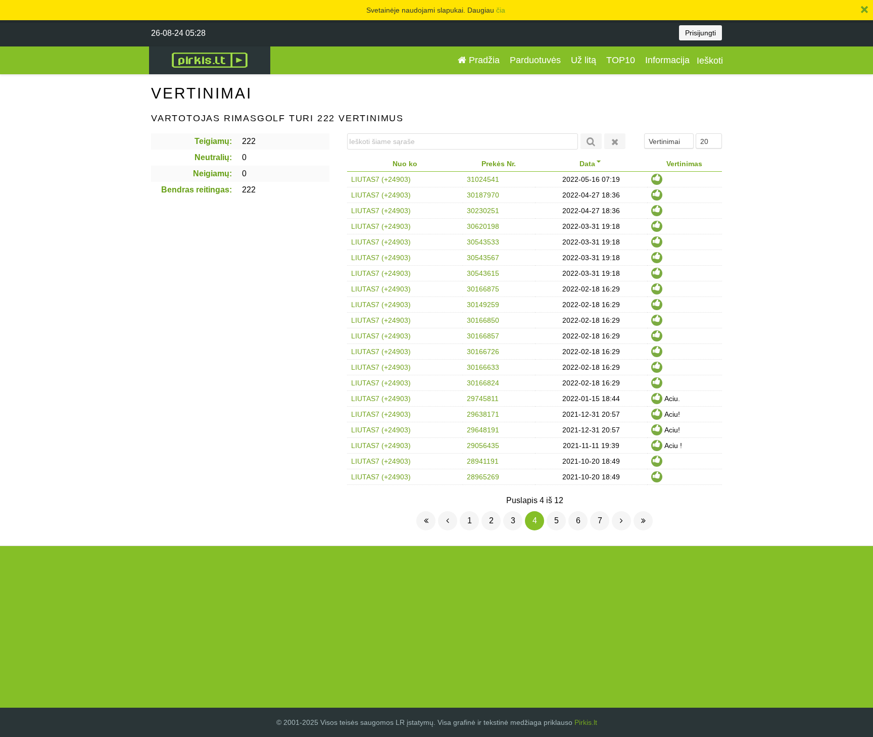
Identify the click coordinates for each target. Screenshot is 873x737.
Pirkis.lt (585, 722)
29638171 (483, 414)
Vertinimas (684, 164)
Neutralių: (213, 157)
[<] (447, 520)
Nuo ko (405, 164)
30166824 (483, 383)
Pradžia (483, 60)
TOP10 (620, 60)
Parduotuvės (535, 60)
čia (500, 10)
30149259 (483, 305)
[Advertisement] (436, 627)
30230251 (483, 211)
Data (587, 164)
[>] (621, 520)
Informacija (667, 60)
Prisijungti (700, 33)
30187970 (483, 195)
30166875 (483, 289)
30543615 (483, 273)
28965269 (483, 477)
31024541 (483, 179)
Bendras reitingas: (196, 189)
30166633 (483, 367)
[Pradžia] (425, 520)
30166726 (483, 352)
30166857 (483, 336)
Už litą (583, 60)
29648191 (483, 430)
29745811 (483, 399)
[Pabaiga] (643, 520)
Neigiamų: (212, 173)
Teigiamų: (213, 141)
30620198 (483, 226)
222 (249, 141)
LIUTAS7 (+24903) (381, 179)
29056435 (483, 445)
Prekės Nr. (498, 164)
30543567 (483, 258)
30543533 (483, 242)
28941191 (483, 461)
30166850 (483, 320)
